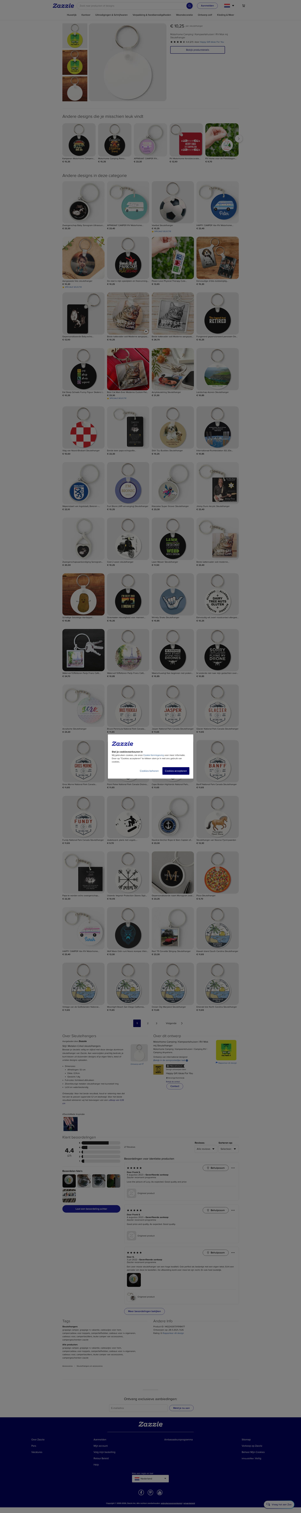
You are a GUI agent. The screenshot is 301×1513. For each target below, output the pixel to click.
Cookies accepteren (176, 770)
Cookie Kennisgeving (153, 755)
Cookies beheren (149, 770)
